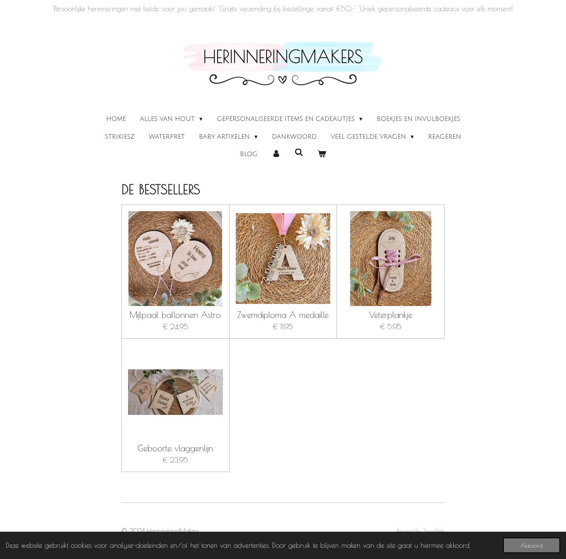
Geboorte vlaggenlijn (175, 448)
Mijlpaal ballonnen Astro (175, 315)
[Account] (276, 154)
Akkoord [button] (531, 545)
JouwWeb (434, 531)
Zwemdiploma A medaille (283, 315)
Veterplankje (390, 315)
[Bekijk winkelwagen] (321, 154)
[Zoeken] (299, 152)
